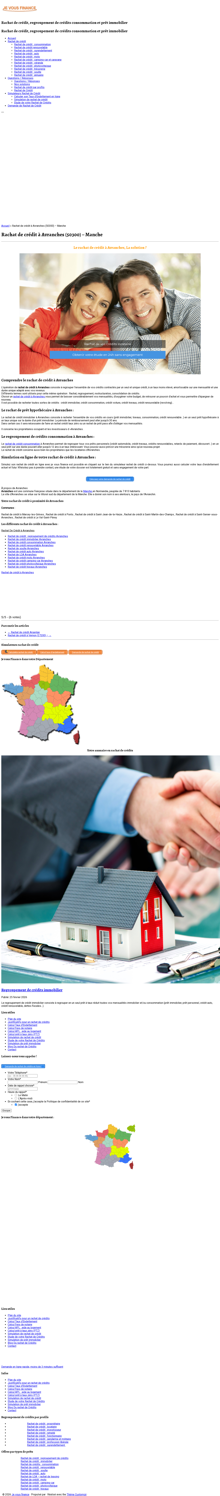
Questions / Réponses (20, 78)
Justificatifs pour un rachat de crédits (29, 1022)
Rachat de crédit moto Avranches (26, 557)
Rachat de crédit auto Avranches (26, 551)
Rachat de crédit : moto (27, 56)
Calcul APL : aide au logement (24, 1031)
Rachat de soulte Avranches (23, 548)
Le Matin (23, 1095)
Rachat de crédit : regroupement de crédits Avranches (38, 536)
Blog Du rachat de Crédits (22, 1046)
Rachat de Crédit (23, 90)
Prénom (42, 1082)
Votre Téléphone (17, 1072)
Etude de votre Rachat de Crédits (32, 102)
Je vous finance (20, 1494)
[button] (110, 313)
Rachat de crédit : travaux (35, 1488)
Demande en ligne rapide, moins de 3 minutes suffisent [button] (32, 1366)
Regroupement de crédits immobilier (31, 989)
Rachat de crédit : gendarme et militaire (49, 1439)
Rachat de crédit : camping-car (37, 1482)
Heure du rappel (17, 1092)
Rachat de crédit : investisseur (44, 1429)
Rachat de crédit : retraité (41, 1432)
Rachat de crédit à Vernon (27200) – (29, 635)
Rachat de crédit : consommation (32, 44)
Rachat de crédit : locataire (42, 1426)
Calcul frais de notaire (20, 1028)
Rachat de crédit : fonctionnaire (44, 1435)
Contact (12, 1049)
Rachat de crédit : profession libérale (47, 1442)
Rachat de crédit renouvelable (31, 47)
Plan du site (14, 1018)
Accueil (12, 38)
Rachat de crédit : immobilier (37, 1461)
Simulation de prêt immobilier (24, 1043)
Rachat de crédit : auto (26, 53)
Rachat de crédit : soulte (27, 72)
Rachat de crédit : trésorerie (29, 68)
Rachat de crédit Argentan (24, 632)
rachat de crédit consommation (23, 443)
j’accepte (23, 1104)
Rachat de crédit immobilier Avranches (29, 539)
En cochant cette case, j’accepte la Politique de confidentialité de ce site (49, 1101)
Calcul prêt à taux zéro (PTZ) (24, 1034)
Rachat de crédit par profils (29, 87)
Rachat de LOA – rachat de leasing (40, 1476)
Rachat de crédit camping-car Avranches (30, 560)
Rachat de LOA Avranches (22, 554)
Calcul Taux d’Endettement (22, 1025)
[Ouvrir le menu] (2, 112)
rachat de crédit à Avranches (29, 396)
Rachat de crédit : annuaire (28, 75)
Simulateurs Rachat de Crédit (24, 93)
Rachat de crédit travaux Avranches (27, 566)
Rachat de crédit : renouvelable (38, 1467)
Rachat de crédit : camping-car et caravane (38, 59)
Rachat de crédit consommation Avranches (32, 542)
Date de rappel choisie (21, 1085)
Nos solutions (22, 84)
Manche (88, 491)
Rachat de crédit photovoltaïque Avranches (32, 563)
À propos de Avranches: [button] (14, 488)
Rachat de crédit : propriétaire (43, 1423)
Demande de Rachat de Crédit (24, 105)
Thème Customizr (77, 1494)
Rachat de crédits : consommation (40, 1464)
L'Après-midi (25, 1098)
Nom (80, 1082)
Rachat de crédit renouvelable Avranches (30, 545)
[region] (110, 313)
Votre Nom (14, 1079)
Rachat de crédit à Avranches (17, 572)
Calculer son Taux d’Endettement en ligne (37, 96)
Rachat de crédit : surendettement (33, 50)
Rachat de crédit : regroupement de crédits (44, 1458)
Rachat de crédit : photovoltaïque (32, 65)
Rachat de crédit (17, 41)
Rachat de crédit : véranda (28, 62)
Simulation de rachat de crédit (31, 99)
